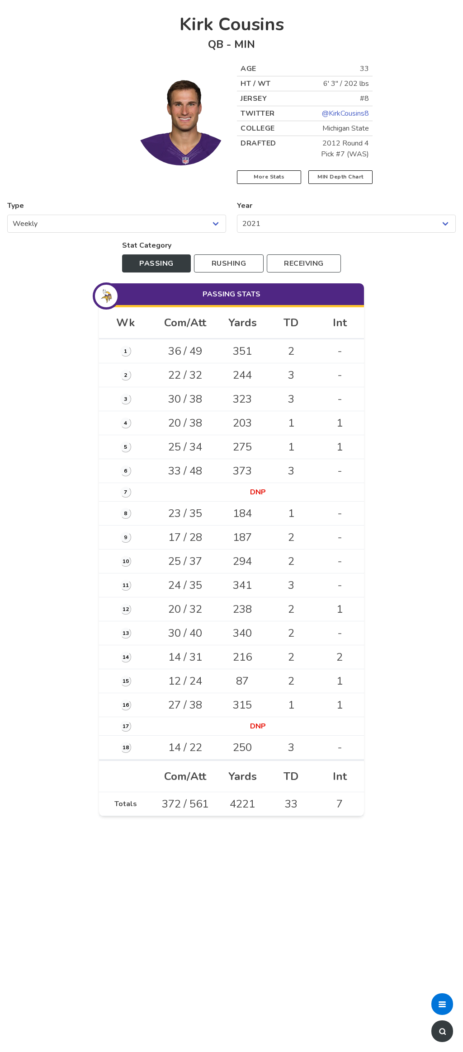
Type (15, 206)
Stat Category (146, 245)
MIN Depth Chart (340, 176)
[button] (442, 1004)
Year (244, 206)
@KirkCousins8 (345, 113)
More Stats (269, 176)
